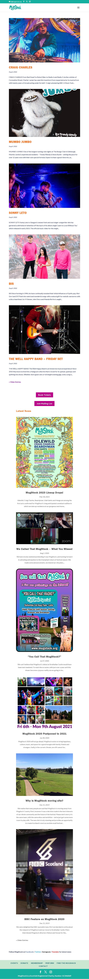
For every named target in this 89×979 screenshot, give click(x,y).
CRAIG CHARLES (20, 67)
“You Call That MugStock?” (44, 656)
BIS (11, 284)
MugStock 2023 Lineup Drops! (44, 492)
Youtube (55, 952)
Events (14, 963)
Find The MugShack (66, 963)
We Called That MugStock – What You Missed (44, 549)
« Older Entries (15, 382)
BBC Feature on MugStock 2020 (44, 919)
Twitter (38, 952)
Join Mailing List (44, 403)
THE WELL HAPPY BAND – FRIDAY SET (36, 359)
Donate (24, 963)
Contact (43, 966)
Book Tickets (44, 395)
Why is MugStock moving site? (44, 800)
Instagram (46, 952)
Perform (49, 963)
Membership (37, 963)
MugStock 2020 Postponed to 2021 (44, 733)
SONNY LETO (18, 213)
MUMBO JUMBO (20, 142)
